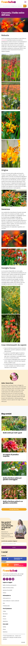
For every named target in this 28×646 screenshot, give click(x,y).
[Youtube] (13, 579)
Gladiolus (5, 632)
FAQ (4, 603)
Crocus (4, 618)
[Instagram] (10, 579)
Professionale (6, 605)
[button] (25, 2)
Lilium (4, 629)
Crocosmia (4, 40)
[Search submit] (25, 6)
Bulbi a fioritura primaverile (9, 585)
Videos (4, 592)
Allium (4, 616)
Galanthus (5, 621)
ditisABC (23, 642)
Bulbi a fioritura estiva (8, 587)
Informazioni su (7, 598)
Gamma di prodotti (7, 590)
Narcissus (5, 613)
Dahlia (4, 626)
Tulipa (4, 611)
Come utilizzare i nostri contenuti (11, 600)
